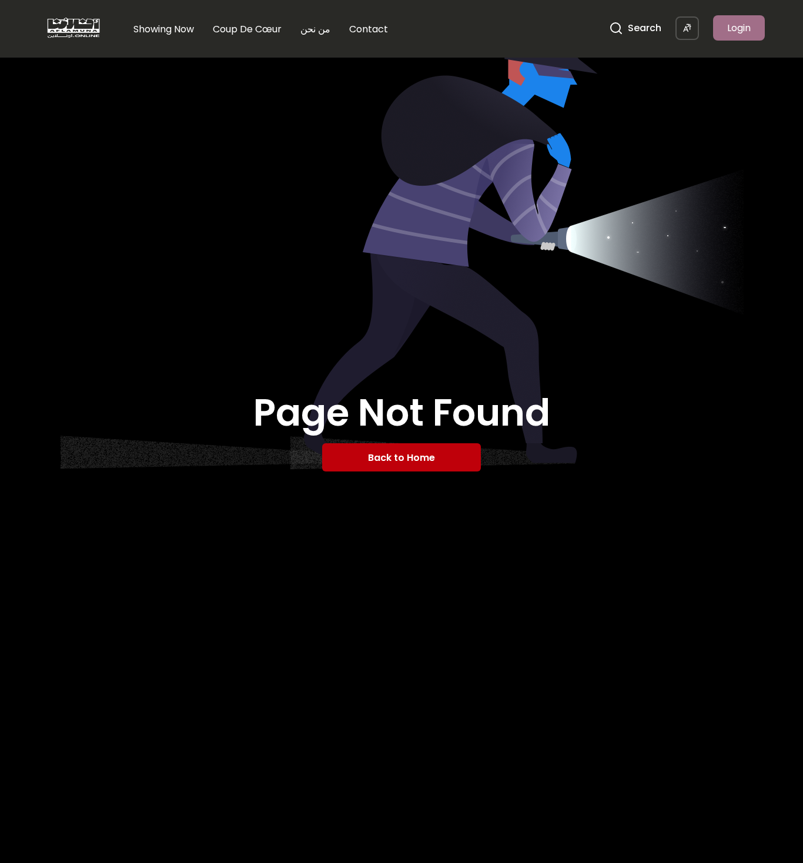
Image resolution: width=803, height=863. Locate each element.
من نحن (315, 29)
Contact (368, 29)
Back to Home (401, 457)
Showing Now (163, 29)
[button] (687, 28)
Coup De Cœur (247, 29)
